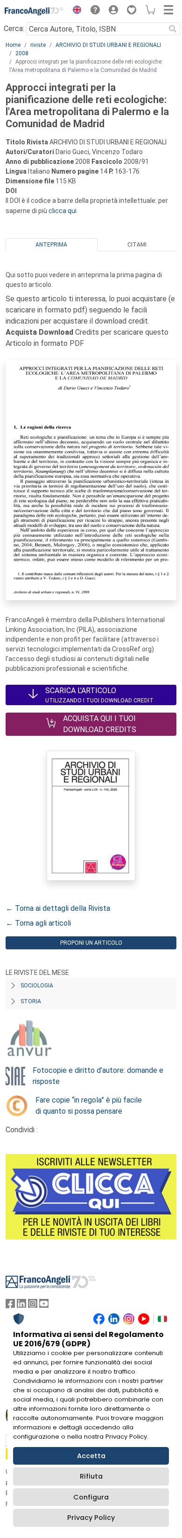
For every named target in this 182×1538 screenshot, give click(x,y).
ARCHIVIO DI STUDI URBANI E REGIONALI (108, 45)
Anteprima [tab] (51, 244)
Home (13, 45)
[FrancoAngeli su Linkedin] (21, 1305)
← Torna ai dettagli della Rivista (58, 908)
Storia (31, 1001)
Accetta (91, 1455)
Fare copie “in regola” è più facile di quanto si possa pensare (88, 1106)
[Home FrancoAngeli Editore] (34, 11)
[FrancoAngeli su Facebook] (10, 1305)
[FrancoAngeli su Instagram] (32, 1305)
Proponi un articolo (91, 943)
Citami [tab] (137, 244)
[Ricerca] (172, 28)
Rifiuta (91, 1476)
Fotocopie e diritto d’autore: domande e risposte (98, 1076)
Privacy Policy (91, 1517)
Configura (91, 1497)
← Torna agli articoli (38, 923)
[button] (74, 11)
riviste (38, 45)
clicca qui (63, 210)
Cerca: (14, 28)
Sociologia (37, 985)
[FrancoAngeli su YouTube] (44, 1305)
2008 (21, 53)
